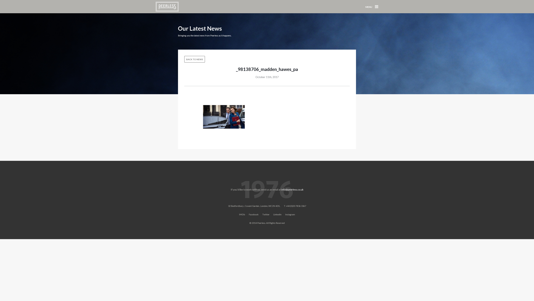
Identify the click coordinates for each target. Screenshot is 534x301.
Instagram (290, 214)
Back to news (194, 59)
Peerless (167, 7)
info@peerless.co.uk (292, 189)
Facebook (254, 214)
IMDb (242, 214)
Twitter (266, 214)
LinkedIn (277, 214)
